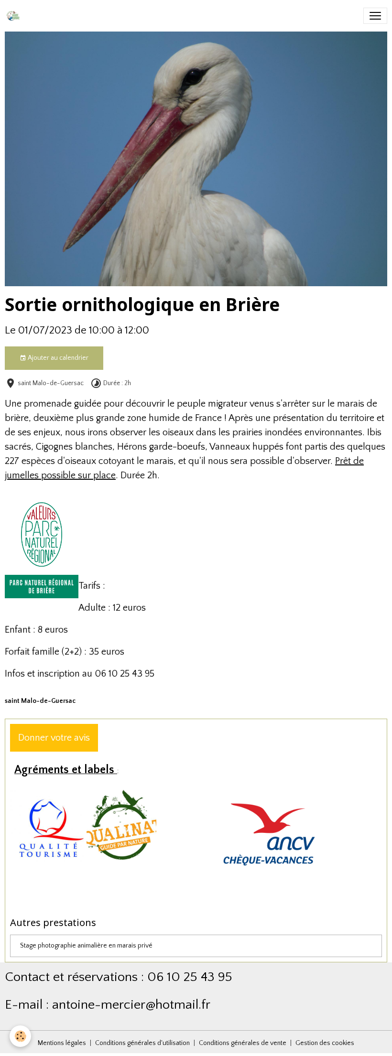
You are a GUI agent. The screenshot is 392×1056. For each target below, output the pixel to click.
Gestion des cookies (324, 1043)
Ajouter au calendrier (57, 358)
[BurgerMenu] (375, 16)
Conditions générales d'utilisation (142, 1043)
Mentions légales (62, 1043)
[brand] (15, 16)
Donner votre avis (54, 738)
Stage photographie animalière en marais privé (86, 945)
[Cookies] (20, 1036)
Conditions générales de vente (242, 1043)
